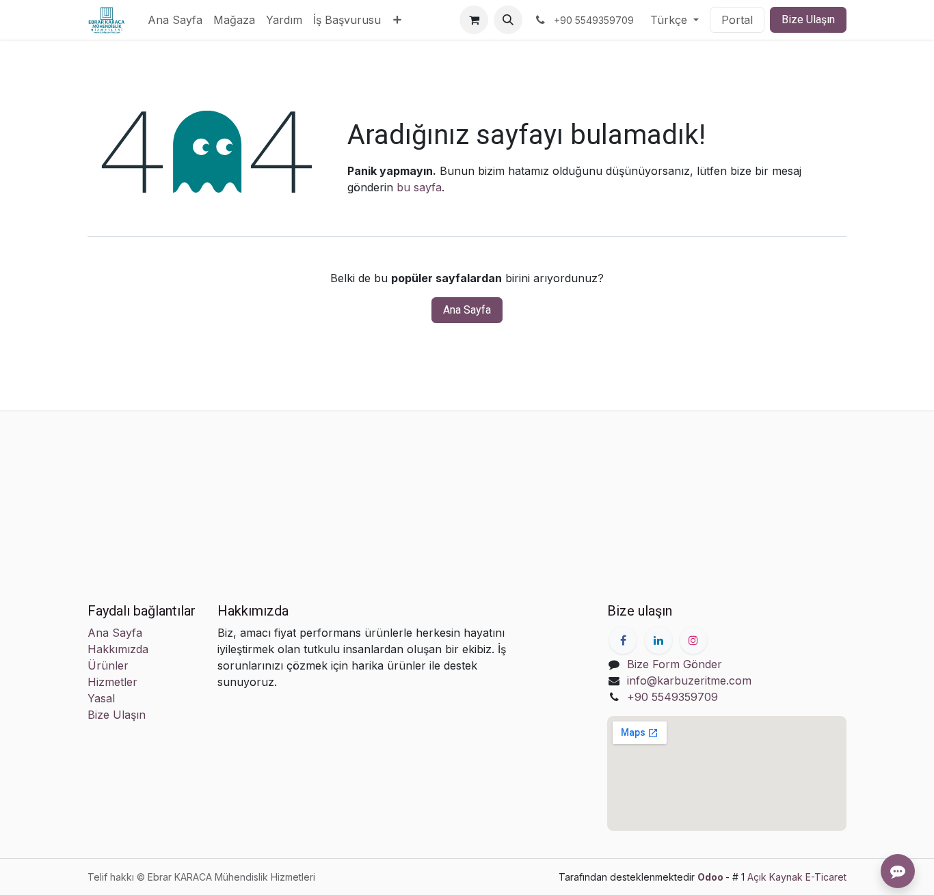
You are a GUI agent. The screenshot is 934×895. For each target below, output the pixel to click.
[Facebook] (623, 640)
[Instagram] (693, 640)
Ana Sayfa (467, 309)
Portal (737, 20)
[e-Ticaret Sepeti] (473, 19)
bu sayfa (419, 187)
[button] (508, 19)
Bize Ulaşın (808, 19)
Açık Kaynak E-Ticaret (796, 877)
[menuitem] (175, 19)
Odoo (711, 877)
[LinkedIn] (658, 640)
